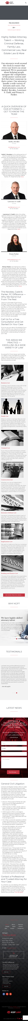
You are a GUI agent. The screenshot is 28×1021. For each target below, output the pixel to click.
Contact (12, 928)
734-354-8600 (19, 892)
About (13, 924)
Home (7, 924)
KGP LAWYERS (13, 1006)
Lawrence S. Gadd (14, 201)
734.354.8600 (9, 935)
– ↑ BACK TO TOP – (14, 920)
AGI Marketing (17, 1007)
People (7, 926)
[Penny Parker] (14, 251)
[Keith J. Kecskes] (14, 138)
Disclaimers (21, 928)
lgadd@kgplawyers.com (14, 207)
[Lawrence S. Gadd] (14, 198)
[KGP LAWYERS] (15, 3)
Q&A (6, 928)
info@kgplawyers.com (11, 948)
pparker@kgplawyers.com (14, 259)
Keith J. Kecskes (14, 142)
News (13, 926)
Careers (21, 926)
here (22, 177)
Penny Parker (14, 254)
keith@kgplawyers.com (14, 147)
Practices (20, 924)
